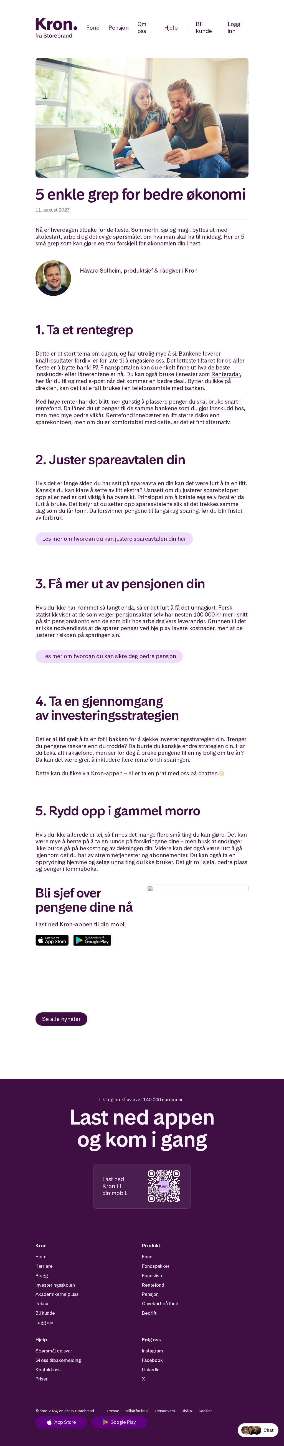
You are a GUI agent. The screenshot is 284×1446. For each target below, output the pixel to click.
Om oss (142, 28)
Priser (42, 1379)
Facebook (152, 1360)
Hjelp (171, 27)
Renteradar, (226, 374)
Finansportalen (119, 367)
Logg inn (234, 28)
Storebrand (84, 1410)
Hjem (41, 1257)
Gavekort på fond (160, 1304)
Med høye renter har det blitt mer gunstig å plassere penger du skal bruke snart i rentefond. (138, 405)
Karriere (44, 1266)
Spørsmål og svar (54, 1351)
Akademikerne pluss (57, 1294)
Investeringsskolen (55, 1285)
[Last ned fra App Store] (52, 940)
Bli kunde (204, 28)
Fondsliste (153, 1276)
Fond (93, 27)
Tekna (42, 1304)
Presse (113, 1410)
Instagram (152, 1351)
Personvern (165, 1410)
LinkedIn (150, 1370)
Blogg (42, 1276)
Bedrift (149, 1313)
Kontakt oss (48, 1370)
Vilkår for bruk (137, 1410)
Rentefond (153, 1285)
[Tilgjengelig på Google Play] (92, 940)
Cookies (205, 1410)
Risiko (187, 1410)
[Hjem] (56, 28)
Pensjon (118, 27)
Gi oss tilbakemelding (58, 1360)
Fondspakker (155, 1266)
